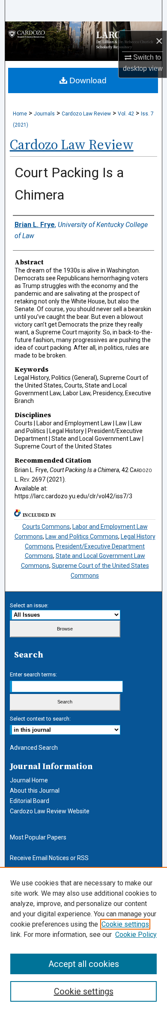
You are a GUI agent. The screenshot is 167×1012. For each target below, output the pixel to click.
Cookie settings (125, 924)
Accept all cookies (83, 964)
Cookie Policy (136, 934)
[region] (83, 939)
